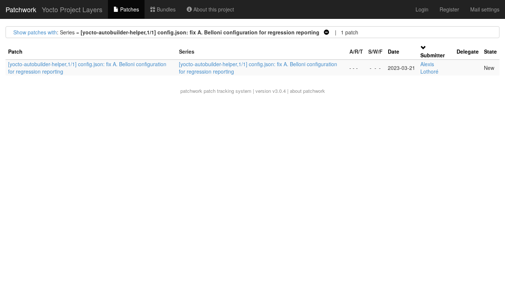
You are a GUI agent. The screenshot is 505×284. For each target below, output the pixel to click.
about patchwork (307, 90)
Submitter (432, 55)
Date (393, 51)
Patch (15, 51)
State (490, 51)
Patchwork (21, 9)
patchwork (191, 90)
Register (449, 9)
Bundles (165, 9)
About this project (213, 9)
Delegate (468, 51)
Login (422, 9)
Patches (129, 9)
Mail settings (484, 9)
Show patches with (35, 32)
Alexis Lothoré (429, 67)
